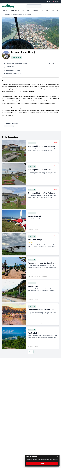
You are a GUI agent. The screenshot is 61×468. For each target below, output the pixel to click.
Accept (42, 463)
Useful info (54, 10)
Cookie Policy (55, 459)
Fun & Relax (44, 10)
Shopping (35, 10)
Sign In (56, 6)
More (30, 352)
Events (5, 10)
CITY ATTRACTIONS (13, 14)
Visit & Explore (14, 10)
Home (5, 14)
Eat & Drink (25, 10)
